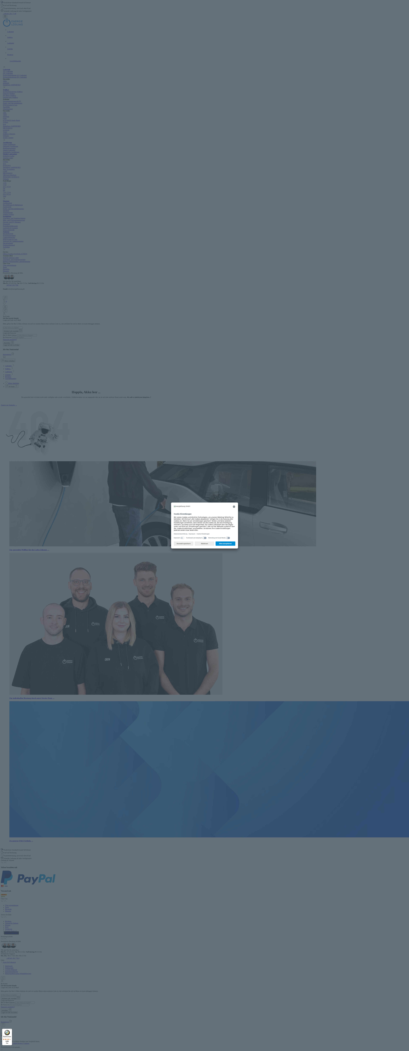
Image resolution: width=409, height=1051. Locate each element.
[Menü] (10, 1030)
